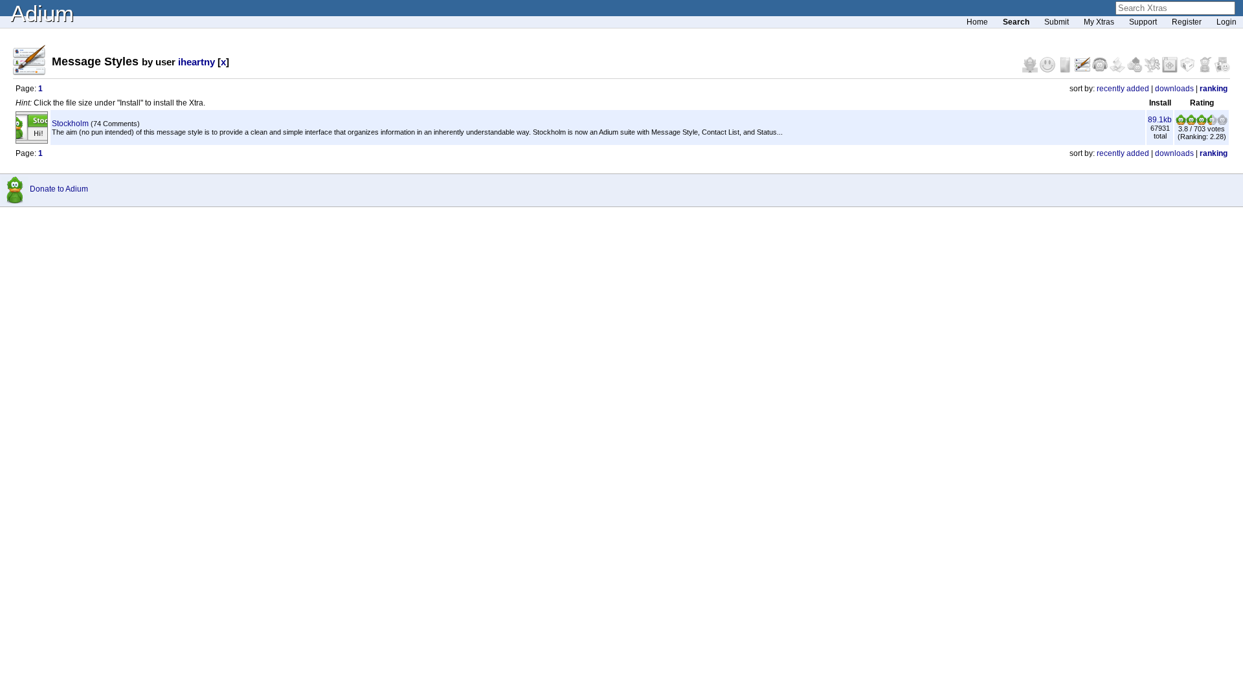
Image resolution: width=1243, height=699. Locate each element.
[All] (1222, 69)
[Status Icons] (1136, 69)
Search (1016, 22)
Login (1226, 22)
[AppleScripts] (1118, 69)
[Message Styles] (1083, 69)
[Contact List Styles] (1066, 69)
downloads (1174, 88)
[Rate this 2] (1191, 122)
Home (977, 22)
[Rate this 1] (1181, 122)
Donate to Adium (59, 189)
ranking (1213, 88)
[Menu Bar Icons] (1171, 69)
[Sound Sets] (1101, 69)
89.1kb (1160, 119)
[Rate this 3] (1201, 122)
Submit (1056, 22)
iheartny (196, 61)
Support (1143, 22)
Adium (42, 13)
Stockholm (70, 123)
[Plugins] (1188, 69)
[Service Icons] (1153, 69)
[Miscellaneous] (1206, 69)
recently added (1123, 88)
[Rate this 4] (1212, 122)
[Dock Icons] (1031, 69)
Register (1187, 22)
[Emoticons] (1048, 69)
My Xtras (1099, 22)
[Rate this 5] (1222, 122)
